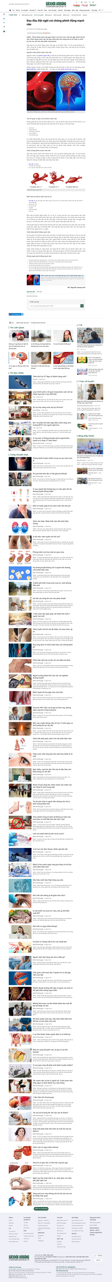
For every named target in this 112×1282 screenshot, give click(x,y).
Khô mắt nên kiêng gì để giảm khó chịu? (49, 895)
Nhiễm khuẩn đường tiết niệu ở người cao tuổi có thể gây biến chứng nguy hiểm (53, 989)
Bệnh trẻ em (66, 15)
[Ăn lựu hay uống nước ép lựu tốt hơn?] (20, 413)
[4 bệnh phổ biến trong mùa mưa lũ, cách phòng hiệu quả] (20, 588)
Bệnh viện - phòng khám (44, 1223)
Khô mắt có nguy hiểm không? (45, 926)
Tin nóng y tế (12, 1231)
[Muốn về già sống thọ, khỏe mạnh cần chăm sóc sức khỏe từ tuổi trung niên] (20, 790)
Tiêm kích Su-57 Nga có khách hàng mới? (50, 376)
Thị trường (94, 10)
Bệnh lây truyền (76, 1241)
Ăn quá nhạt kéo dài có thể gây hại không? (50, 474)
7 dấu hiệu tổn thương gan (43, 1097)
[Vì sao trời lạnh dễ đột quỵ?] (63, 336)
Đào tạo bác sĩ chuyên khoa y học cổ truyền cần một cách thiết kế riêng (90, 456)
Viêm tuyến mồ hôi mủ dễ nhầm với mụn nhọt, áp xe (52, 630)
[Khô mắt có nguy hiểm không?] (20, 932)
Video (39, 1238)
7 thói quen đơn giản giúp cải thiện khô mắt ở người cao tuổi (51, 615)
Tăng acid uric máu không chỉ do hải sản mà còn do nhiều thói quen (52, 1194)
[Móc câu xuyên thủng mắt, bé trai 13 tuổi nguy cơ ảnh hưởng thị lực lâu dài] (20, 729)
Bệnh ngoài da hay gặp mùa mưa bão (48, 692)
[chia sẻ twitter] (4, 19)
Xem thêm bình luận (32, 296)
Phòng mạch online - (39, 443)
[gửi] (82, 305)
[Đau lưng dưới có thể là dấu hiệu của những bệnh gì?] (20, 650)
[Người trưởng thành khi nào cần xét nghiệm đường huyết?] (20, 681)
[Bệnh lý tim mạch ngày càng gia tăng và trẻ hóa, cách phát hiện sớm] (20, 870)
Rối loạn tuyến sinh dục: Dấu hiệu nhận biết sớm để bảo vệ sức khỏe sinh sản (52, 1020)
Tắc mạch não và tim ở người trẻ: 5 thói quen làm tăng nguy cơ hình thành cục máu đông (53, 1082)
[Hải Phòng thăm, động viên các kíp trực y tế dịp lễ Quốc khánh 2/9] (82, 372)
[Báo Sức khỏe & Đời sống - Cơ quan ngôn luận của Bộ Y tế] (56, 4)
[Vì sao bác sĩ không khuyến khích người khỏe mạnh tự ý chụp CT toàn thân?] (20, 444)
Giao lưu (26, 1225)
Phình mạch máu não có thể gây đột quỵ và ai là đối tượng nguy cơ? (62, 275)
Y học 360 (40, 10)
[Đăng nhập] (93, 2)
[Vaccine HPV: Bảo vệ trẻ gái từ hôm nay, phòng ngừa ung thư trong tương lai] (20, 713)
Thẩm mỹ (59, 1244)
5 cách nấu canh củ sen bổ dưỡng (95, 424)
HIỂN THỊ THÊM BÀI (41, 1209)
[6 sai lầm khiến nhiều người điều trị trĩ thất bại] (20, 1040)
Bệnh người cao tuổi (27, 15)
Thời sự (18, 10)
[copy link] (4, 22)
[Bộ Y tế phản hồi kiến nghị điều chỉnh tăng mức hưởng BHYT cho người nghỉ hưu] (20, 428)
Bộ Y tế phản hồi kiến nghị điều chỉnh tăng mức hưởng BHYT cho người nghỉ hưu (52, 424)
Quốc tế (11, 1225)
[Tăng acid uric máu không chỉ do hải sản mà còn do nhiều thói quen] (20, 1199)
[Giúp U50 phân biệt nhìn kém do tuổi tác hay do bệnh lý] (20, 1134)
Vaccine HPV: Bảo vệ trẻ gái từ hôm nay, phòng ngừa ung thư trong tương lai (52, 709)
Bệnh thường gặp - (38, 463)
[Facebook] (97, 1256)
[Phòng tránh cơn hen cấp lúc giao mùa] (20, 558)
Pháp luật (11, 1223)
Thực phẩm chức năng (77, 1230)
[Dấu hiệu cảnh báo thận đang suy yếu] (20, 885)
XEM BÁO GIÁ (71, 1267)
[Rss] (101, 1256)
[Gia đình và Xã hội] (76, 5)
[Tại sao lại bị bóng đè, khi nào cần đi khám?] (20, 1118)
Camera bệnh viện (13, 1241)
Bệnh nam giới (57, 15)
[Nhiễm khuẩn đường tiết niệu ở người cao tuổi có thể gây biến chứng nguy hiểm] (20, 994)
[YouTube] (82, 2)
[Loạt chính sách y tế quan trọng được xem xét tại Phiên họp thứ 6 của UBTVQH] (20, 397)
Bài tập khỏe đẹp (61, 1246)
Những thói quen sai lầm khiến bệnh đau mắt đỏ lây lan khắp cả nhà (52, 1004)
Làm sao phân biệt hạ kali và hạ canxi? (48, 834)
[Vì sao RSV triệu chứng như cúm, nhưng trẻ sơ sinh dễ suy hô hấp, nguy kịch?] (90, 335)
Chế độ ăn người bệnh (77, 1225)
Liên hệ (98, 1260)
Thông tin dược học (29, 1236)
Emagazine (41, 1235)
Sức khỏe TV (32, 10)
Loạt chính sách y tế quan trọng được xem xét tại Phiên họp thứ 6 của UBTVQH (53, 393)
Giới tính (60, 10)
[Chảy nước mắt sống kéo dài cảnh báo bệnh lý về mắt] (20, 759)
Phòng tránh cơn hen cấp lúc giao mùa (48, 552)
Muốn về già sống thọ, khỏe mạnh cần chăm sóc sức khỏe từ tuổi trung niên (52, 786)
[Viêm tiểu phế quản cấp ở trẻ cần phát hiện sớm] (20, 744)
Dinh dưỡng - (37, 410)
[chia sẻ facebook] (4, 14)
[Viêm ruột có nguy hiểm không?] (20, 1153)
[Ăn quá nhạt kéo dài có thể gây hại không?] (20, 479)
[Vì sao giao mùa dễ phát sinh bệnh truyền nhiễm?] (20, 1071)
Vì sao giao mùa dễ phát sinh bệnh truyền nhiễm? (53, 1065)
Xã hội (10, 1220)
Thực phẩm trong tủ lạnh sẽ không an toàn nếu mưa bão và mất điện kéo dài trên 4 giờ (52, 818)
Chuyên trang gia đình (96, 1232)
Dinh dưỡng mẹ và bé (77, 1220)
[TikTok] (76, 2)
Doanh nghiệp (93, 1225)
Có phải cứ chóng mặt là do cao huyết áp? (50, 942)
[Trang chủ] (10, 10)
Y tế (13, 10)
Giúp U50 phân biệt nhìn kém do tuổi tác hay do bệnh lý (52, 1130)
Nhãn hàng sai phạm (95, 1222)
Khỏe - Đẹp (75, 10)
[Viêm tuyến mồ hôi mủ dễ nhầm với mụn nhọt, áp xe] (20, 635)
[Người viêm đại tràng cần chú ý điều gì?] (20, 963)
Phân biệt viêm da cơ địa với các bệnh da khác (51, 660)
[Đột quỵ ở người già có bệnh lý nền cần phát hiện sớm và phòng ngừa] (19, 336)
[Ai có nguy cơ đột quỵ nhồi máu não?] (19, 358)
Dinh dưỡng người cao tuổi (78, 1223)
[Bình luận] (4, 31)
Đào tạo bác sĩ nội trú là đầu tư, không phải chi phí (95, 479)
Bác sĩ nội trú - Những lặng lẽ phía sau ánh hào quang (95, 469)
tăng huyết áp (31, 69)
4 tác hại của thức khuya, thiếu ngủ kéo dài (50, 849)
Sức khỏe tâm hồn (76, 15)
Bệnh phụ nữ (48, 15)
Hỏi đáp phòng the (76, 1236)
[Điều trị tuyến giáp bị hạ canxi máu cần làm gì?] (20, 511)
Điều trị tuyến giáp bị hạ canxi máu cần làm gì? (52, 506)
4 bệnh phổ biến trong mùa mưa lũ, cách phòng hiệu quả (52, 584)
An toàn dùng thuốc (29, 1233)
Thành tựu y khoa (13, 1233)
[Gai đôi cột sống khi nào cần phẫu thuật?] (20, 604)
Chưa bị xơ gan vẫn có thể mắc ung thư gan (50, 1163)
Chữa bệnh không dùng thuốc (44, 1229)
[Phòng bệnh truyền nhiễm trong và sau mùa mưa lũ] (20, 464)
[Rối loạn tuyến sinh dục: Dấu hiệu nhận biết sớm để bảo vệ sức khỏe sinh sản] (20, 1024)
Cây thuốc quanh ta (43, 1225)
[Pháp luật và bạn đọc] (84, 5)
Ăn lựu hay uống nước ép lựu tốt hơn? (48, 407)
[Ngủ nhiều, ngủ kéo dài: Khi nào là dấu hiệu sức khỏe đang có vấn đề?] (20, 775)
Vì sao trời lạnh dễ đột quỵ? (62, 344)
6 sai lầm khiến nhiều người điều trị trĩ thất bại (51, 1034)
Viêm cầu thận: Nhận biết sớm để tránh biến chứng (51, 522)
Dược (45, 10)
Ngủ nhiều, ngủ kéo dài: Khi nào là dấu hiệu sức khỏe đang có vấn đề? (52, 770)
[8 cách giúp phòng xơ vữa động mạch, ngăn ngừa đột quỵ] (63, 358)
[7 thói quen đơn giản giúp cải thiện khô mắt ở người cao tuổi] (20, 619)
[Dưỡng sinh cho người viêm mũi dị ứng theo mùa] (82, 416)
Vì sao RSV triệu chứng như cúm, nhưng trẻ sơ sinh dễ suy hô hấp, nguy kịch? (89, 346)
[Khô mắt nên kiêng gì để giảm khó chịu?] (20, 901)
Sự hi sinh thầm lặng (14, 1239)
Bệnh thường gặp (38, 15)
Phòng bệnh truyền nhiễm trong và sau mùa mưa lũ (52, 459)
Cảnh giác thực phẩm (77, 1228)
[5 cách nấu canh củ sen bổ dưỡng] (82, 426)
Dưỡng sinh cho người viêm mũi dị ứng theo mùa (95, 414)
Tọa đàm (26, 1222)
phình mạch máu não (22, 323)
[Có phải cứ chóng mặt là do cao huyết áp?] (20, 947)
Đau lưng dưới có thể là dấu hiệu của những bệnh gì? (53, 646)
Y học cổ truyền (52, 10)
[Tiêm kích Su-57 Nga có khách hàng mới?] (20, 382)
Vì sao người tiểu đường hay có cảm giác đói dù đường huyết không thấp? (52, 490)
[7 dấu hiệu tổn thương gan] (20, 1103)
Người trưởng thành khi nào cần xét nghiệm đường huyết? (50, 676)
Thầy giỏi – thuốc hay (43, 1220)
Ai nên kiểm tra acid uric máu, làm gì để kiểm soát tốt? (51, 912)
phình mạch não (44, 55)
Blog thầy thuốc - (81, 460)
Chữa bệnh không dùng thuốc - (85, 405)
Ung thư (85, 15)
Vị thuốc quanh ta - (93, 428)
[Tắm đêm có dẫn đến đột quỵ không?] (41, 358)
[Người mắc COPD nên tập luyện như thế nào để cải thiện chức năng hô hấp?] (90, 392)
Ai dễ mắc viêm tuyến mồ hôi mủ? (46, 537)
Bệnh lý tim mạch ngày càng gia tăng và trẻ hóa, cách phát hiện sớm (52, 865)
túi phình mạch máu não (38, 323)
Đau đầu (31, 164)
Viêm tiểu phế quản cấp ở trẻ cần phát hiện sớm (52, 738)
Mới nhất (39, 292)
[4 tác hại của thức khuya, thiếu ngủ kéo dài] (20, 855)
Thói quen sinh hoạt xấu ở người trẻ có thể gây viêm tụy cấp (52, 973)
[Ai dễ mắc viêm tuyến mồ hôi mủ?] (20, 542)
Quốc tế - (35, 379)
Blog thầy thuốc (86, 436)
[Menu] (99, 10)
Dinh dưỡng (67, 10)
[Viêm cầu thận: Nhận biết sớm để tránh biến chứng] (20, 527)
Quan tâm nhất (31, 292)
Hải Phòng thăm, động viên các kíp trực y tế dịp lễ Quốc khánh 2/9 (95, 371)
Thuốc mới (26, 1238)
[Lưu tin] (4, 27)
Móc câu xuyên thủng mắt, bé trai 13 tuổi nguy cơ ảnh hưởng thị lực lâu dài (53, 724)
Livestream (26, 1227)
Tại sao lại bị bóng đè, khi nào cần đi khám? (50, 1113)
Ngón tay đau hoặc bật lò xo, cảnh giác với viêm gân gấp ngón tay (52, 1179)
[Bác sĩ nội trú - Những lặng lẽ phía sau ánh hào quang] (82, 471)
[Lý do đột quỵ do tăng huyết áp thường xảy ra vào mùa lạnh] (41, 336)
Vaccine (26, 1241)
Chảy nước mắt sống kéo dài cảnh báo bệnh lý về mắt (52, 755)
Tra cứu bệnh (24, 10)
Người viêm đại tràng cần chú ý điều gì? (49, 957)
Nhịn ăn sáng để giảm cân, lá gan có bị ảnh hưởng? (50, 1051)
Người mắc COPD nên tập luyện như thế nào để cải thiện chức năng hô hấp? (90, 402)
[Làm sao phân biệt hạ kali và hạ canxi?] (20, 839)
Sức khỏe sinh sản (76, 1239)
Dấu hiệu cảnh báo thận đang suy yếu (48, 880)
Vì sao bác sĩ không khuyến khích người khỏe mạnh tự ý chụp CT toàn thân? (51, 439)
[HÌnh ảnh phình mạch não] (56, 180)
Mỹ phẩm (59, 1241)
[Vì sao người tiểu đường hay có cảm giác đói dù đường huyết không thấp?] (20, 495)
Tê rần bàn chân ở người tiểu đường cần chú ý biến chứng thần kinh (51, 802)
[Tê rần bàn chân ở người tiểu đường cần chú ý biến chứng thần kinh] (20, 807)
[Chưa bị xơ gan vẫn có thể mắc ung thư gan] (20, 1168)
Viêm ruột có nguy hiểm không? (46, 1147)
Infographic (41, 1240)
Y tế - (34, 397)
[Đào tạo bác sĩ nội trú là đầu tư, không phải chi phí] (82, 481)
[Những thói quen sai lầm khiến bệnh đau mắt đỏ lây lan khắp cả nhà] (20, 1009)
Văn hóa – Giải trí (94, 1230)
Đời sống (92, 1234)
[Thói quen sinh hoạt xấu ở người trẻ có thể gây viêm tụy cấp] (20, 978)
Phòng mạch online (84, 10)
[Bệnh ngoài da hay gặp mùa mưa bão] (20, 698)
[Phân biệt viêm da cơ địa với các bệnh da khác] (20, 666)
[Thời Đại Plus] (93, 5)
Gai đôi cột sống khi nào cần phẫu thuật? (49, 598)
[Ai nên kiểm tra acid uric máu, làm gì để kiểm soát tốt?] (20, 916)
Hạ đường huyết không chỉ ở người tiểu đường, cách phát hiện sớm (52, 568)
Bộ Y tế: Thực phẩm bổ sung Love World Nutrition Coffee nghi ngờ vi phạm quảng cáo (95, 360)
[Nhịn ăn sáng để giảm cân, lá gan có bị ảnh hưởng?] (20, 1055)
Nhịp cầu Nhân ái (94, 1228)
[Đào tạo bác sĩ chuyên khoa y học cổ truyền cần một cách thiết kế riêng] (90, 446)
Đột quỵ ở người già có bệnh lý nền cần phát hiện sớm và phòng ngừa (18, 346)
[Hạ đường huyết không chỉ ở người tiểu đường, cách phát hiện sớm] (20, 573)
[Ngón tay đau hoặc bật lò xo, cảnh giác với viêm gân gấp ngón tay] (20, 1184)
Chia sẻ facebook (16, 314)
